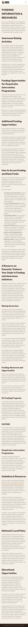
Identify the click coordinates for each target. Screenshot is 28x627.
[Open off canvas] (25, 2)
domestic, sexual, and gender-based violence (13, 483)
